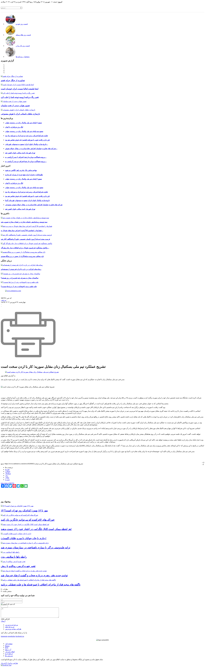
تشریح (7, 469)
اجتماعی (177, 10)
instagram (4, 636)
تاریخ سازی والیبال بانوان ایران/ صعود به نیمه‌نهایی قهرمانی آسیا (27, 200)
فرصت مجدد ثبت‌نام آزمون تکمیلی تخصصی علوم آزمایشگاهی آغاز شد (25, 239)
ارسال (3, 621)
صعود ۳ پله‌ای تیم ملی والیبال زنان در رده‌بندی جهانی (23, 123)
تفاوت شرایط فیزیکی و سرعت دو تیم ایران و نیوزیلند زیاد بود (26, 136)
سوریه (7, 480)
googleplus (11, 636)
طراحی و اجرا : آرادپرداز (9, 663)
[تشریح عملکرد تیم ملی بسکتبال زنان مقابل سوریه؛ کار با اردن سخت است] (32, 372)
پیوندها (7, 646)
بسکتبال (8, 473)
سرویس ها (9, 656)
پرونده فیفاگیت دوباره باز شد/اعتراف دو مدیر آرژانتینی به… (26, 161)
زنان (6, 475)
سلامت (146, 10)
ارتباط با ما (9, 654)
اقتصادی (184, 10)
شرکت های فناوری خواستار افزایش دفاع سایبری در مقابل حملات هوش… (31, 148)
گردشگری (123, 10)
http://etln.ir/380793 (7, 483)
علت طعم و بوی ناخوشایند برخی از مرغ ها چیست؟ (19, 286)
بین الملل (169, 10)
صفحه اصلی (199, 10)
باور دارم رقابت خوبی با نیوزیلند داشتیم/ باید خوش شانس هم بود (27, 140)
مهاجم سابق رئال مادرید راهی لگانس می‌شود (21, 170)
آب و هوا (8, 650)
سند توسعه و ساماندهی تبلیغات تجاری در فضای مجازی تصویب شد (24, 222)
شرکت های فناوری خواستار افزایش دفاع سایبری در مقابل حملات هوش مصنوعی (33, 205)
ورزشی (139, 10)
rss (23, 636)
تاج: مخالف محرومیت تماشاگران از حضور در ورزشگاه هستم (22, 256)
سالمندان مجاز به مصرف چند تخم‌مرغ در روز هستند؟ (19, 278)
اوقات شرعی (10, 652)
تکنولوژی (162, 10)
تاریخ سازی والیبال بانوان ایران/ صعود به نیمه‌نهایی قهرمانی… (26, 144)
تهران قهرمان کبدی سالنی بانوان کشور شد (20, 153)
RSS (6, 648)
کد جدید (12, 604)
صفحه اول (8, 644)
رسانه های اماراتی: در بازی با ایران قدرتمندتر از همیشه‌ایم (21, 269)
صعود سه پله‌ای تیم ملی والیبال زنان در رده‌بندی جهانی (24, 131)
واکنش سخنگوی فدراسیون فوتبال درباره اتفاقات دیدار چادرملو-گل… (25, 248)
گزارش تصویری (113, 10)
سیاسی (191, 10)
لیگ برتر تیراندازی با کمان (14, 127)
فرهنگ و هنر (153, 10)
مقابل (7, 477)
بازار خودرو (131, 10)
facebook (19, 636)
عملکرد (7, 471)
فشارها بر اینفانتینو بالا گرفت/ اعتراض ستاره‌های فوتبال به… (22, 230)
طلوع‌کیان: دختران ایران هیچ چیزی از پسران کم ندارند (24, 175)
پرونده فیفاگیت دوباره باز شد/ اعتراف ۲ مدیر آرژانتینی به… (25, 157)
